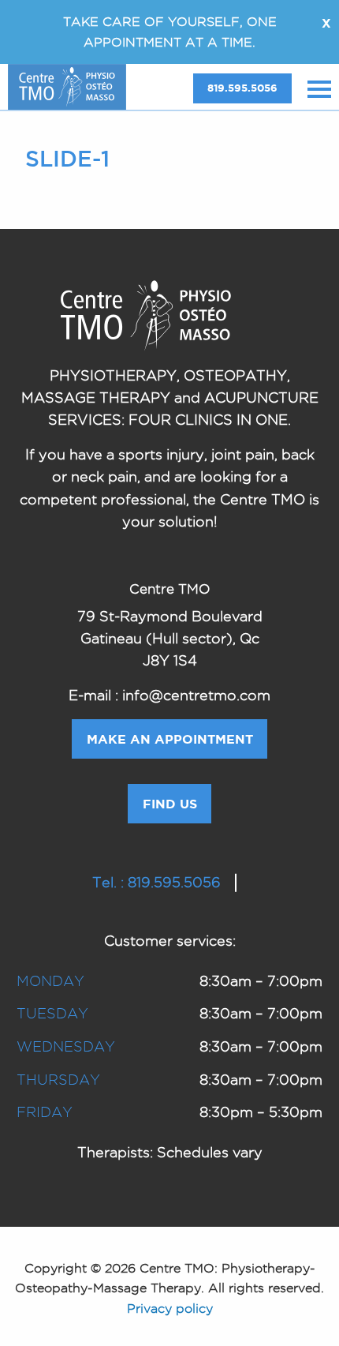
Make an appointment (170, 739)
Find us (170, 804)
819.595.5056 (242, 88)
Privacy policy (170, 1308)
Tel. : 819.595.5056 (156, 882)
